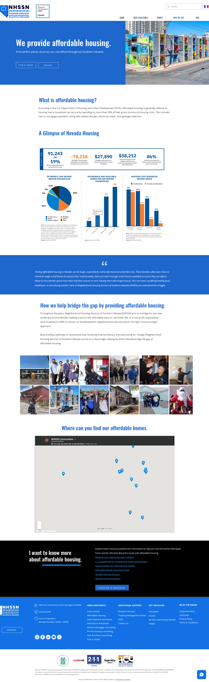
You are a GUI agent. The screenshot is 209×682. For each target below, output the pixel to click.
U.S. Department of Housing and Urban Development (121, 561)
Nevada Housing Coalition (108, 578)
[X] (59, 637)
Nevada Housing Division (107, 574)
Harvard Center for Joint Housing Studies (115, 565)
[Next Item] (188, 385)
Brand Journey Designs (123, 679)
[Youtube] (53, 637)
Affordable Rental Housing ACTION (112, 570)
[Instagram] (37, 637)
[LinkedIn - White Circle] (48, 637)
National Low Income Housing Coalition (114, 557)
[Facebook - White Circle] (42, 637)
